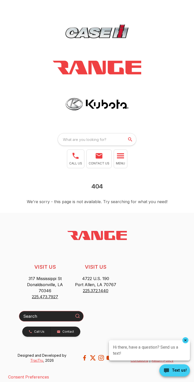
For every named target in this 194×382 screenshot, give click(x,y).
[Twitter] (93, 358)
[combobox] (97, 139)
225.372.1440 (95, 290)
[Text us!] (174, 370)
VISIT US (45, 267)
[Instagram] (101, 358)
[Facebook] (84, 358)
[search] (130, 139)
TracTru (36, 360)
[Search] (77, 316)
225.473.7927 (45, 296)
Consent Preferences (28, 376)
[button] (75, 159)
